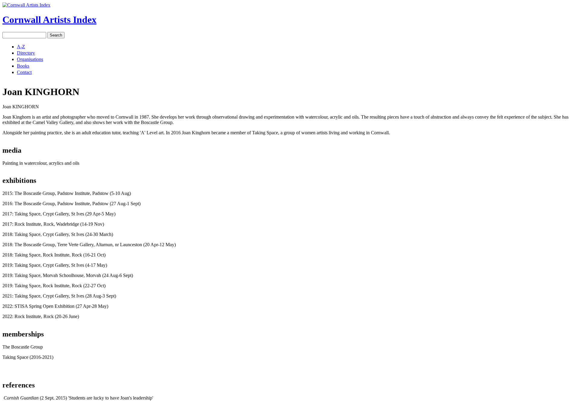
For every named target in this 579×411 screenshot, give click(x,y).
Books (23, 65)
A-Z (21, 46)
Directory (26, 53)
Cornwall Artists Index (49, 19)
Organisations (30, 59)
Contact (24, 72)
